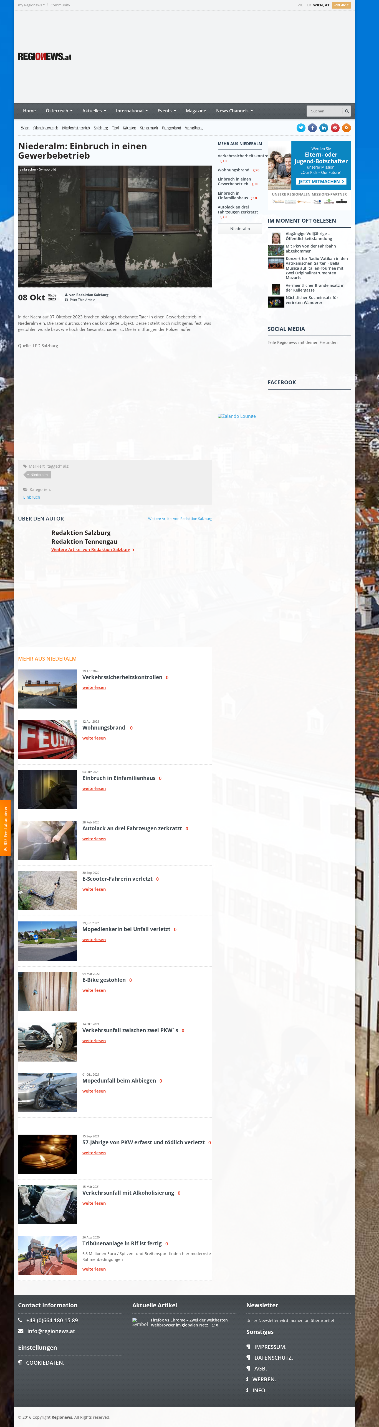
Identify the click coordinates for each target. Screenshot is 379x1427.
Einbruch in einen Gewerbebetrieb (234, 181)
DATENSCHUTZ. (273, 1357)
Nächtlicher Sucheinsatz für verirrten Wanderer (312, 300)
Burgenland (171, 128)
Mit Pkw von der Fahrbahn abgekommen (311, 248)
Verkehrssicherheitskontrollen (247, 155)
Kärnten (129, 128)
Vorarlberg (194, 128)
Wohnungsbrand (234, 169)
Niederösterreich (76, 128)
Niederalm (39, 474)
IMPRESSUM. (270, 1347)
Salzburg (101, 128)
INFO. (259, 1390)
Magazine (196, 110)
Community (60, 5)
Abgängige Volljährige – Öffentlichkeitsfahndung (309, 236)
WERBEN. (264, 1379)
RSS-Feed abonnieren (5, 826)
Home (29, 110)
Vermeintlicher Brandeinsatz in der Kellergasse (315, 288)
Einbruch (31, 497)
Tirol (115, 128)
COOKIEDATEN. (45, 1362)
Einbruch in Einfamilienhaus (233, 195)
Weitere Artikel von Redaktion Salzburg (180, 518)
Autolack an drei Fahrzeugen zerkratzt (238, 209)
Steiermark (149, 128)
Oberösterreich (45, 128)
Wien (25, 128)
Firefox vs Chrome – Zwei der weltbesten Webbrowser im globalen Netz (189, 1322)
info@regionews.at (51, 1331)
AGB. (260, 1368)
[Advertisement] (247, 56)
